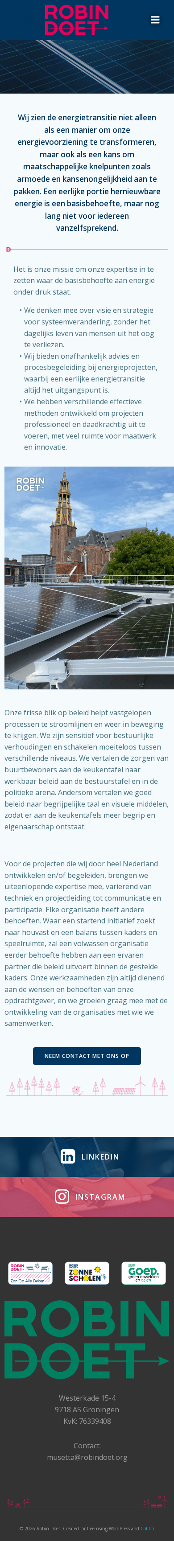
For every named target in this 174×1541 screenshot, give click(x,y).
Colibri (147, 1528)
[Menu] (155, 20)
